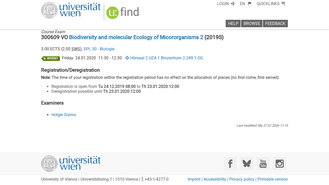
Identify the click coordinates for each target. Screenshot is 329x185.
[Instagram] (279, 163)
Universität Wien (59, 4)
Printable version (273, 179)
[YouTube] (263, 163)
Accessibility (215, 179)
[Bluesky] (246, 163)
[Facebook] (230, 163)
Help (233, 23)
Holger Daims (63, 114)
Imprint (194, 179)
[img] (123, 14)
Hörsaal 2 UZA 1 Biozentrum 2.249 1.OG (166, 57)
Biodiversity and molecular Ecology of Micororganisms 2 (136, 37)
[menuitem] (245, 3)
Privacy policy (241, 179)
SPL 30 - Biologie (99, 49)
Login (223, 3)
